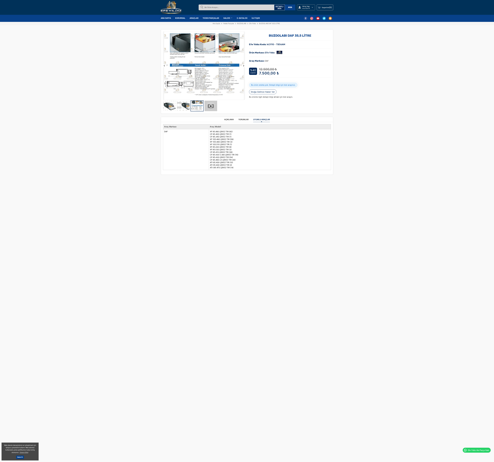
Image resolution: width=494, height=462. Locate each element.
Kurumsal (180, 18)
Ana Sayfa (166, 18)
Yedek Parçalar (211, 18)
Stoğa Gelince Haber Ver (263, 92)
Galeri (226, 18)
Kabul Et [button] (20, 457)
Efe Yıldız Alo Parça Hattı (478, 450)
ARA (290, 7)
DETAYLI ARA (279, 7)
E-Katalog (242, 18)
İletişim (256, 18)
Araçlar (194, 18)
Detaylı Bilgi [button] (24, 452)
